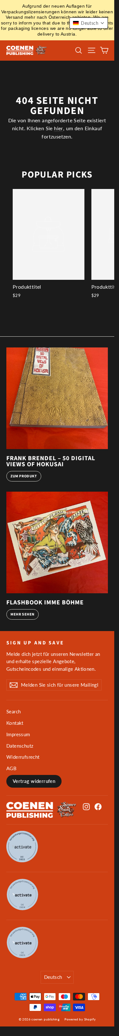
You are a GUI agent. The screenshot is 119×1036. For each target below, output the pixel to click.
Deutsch (53, 977)
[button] (89, 23)
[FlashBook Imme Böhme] (57, 542)
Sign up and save (35, 642)
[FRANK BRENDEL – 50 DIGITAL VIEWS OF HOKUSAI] (57, 398)
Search (13, 711)
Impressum (18, 734)
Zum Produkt (23, 476)
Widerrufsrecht (23, 757)
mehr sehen (22, 614)
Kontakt (14, 723)
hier (58, 128)
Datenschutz (19, 746)
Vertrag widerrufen (34, 781)
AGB (11, 768)
